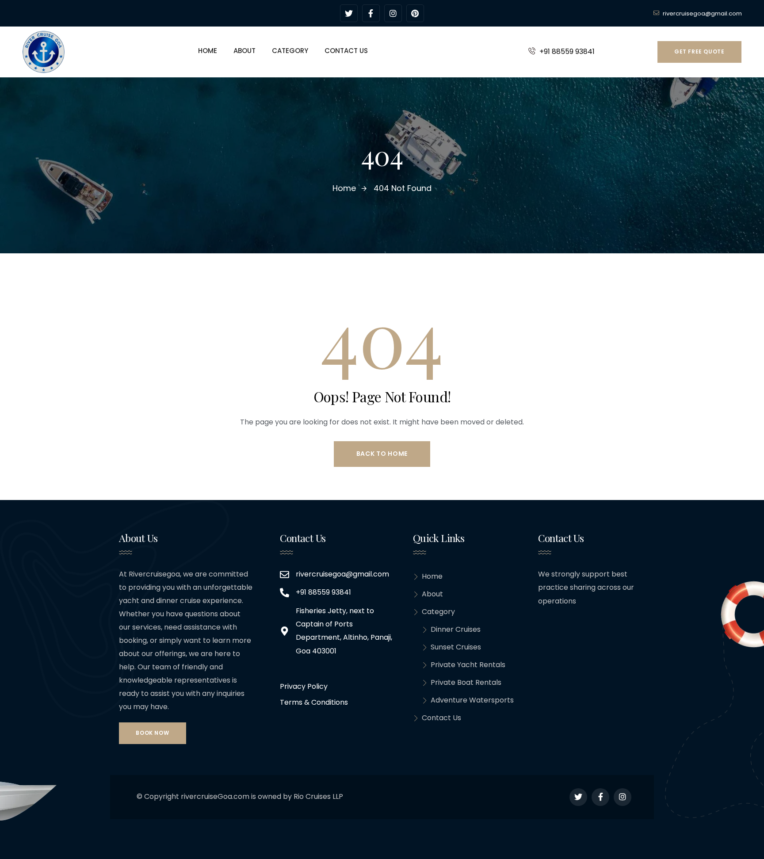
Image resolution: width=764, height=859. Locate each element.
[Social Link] (349, 13)
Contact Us (441, 718)
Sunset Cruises (456, 647)
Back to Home (382, 453)
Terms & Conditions (314, 702)
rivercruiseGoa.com (215, 796)
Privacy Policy (304, 686)
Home (432, 576)
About (432, 594)
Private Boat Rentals (466, 682)
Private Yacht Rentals (468, 665)
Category (438, 612)
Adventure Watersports (472, 700)
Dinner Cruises (456, 629)
